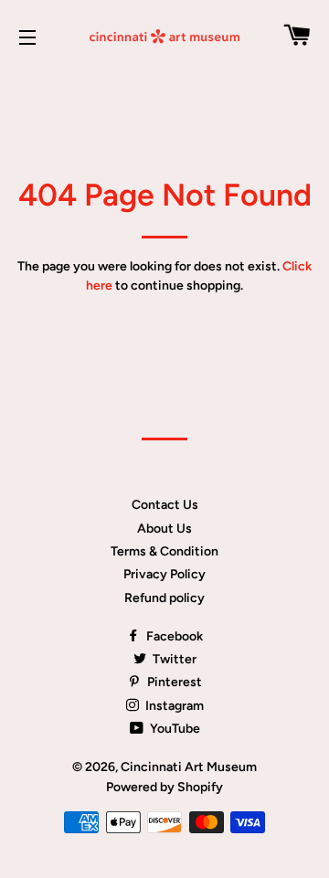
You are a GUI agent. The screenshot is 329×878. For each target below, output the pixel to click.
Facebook (173, 636)
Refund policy (164, 598)
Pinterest (173, 682)
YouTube (173, 728)
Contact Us (165, 505)
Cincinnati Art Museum (189, 767)
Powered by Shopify (164, 787)
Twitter (173, 659)
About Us (164, 528)
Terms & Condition (164, 551)
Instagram (173, 706)
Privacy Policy (164, 574)
